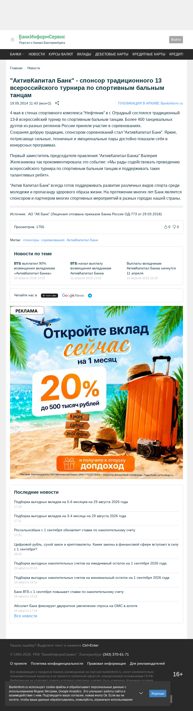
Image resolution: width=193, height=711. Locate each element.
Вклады (84, 54)
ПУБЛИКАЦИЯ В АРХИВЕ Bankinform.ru (150, 103)
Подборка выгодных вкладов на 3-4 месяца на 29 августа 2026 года (70, 516)
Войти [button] (176, 40)
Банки (15, 54)
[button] (12, 39)
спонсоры (31, 240)
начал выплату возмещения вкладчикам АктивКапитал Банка (90, 268)
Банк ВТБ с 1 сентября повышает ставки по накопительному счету (69, 592)
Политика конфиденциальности (57, 663)
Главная (16, 68)
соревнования (53, 240)
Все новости (25, 616)
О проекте (18, 663)
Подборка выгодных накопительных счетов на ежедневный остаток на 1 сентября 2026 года (90, 563)
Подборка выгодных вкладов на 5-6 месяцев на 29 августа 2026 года (71, 502)
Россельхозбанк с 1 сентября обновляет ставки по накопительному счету (74, 530)
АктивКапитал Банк (82, 240)
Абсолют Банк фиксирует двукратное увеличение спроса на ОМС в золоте (75, 606)
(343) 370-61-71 (116, 654)
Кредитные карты (148, 54)
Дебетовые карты (111, 54)
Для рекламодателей (147, 663)
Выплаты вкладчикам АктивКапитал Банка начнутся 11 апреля (151, 268)
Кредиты (177, 54)
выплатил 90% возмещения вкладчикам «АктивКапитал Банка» (34, 268)
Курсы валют (61, 54)
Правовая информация (106, 663)
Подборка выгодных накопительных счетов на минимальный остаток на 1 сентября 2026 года (91, 578)
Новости (37, 54)
